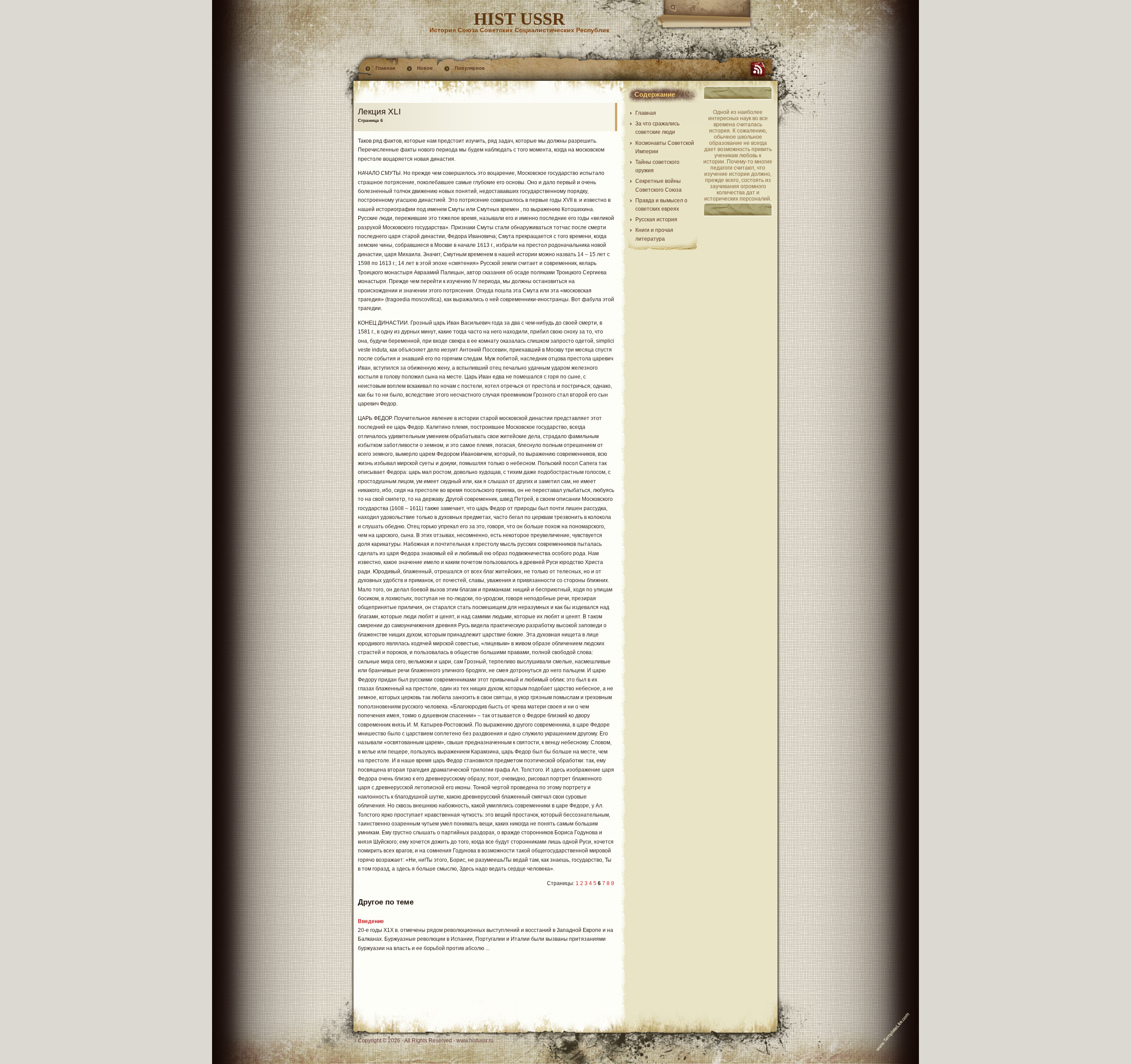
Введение (371, 921)
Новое (425, 68)
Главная (385, 68)
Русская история (656, 219)
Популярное (470, 68)
